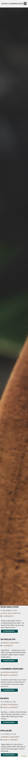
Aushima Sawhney (10, 672)
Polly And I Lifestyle (11, 613)
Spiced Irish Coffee (9, 607)
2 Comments (8, 616)
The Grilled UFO (7, 639)
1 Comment (7, 646)
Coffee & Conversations (12, 4)
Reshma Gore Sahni (10, 643)
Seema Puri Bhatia (10, 705)
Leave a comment (10, 675)
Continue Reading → (9, 631)
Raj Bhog (4, 698)
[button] (25, 3)
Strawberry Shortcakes (11, 669)
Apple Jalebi (6, 731)
